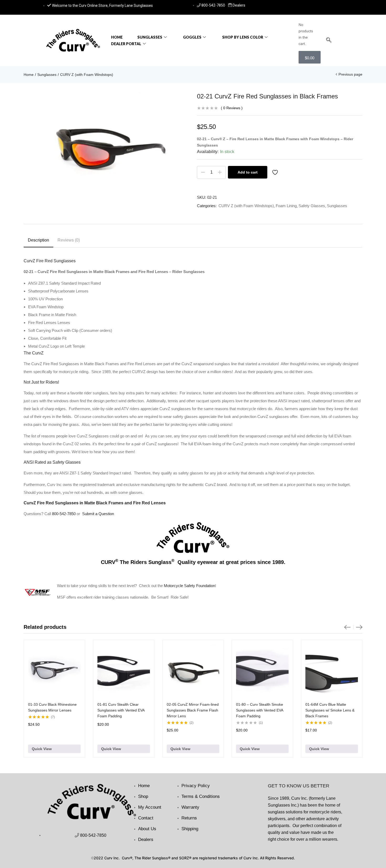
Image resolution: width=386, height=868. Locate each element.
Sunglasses (149, 37)
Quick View (42, 749)
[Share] (368, 6)
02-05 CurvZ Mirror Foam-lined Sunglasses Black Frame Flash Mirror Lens (193, 710)
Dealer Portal (126, 43)
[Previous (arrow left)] (9, 434)
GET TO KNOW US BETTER (298, 785)
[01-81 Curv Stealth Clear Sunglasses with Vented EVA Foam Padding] (123, 670)
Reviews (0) (69, 240)
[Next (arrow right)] (377, 434)
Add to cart (248, 172)
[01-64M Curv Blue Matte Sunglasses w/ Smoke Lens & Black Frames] (331, 670)
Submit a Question (98, 513)
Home (117, 37)
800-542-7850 (64, 513)
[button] (329, 40)
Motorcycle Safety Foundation (189, 585)
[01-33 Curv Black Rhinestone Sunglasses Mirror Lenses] (54, 670)
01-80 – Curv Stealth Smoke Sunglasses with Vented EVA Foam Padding (259, 710)
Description (38, 240)
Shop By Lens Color (242, 37)
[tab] (38, 241)
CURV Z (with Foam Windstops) (86, 74)
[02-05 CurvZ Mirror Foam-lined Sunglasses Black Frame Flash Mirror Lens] (193, 670)
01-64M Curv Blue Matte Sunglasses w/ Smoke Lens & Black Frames (329, 710)
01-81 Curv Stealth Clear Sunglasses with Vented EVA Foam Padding (120, 710)
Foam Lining (286, 205)
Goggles (192, 37)
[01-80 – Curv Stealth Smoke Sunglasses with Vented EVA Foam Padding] (262, 670)
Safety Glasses (312, 205)
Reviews (231, 108)
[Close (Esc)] (380, 6)
